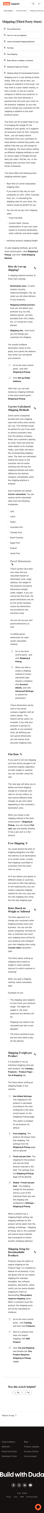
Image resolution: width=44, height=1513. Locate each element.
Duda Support (8, 11)
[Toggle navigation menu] (32, 4)
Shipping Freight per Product (17, 67)
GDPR (22, 1497)
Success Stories (31, 1451)
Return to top (8, 1415)
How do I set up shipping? (17, 35)
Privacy (8, 1497)
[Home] (11, 3)
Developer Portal (9, 1456)
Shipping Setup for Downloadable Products (23, 73)
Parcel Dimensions (14, 29)
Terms (15, 1497)
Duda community (9, 1451)
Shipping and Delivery (37, 11)
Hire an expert (30, 1456)
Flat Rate (10, 48)
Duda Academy (8, 1442)
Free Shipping (12, 54)
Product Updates (31, 1446)
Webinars (6, 1446)
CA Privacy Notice (32, 1497)
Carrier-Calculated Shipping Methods (21, 42)
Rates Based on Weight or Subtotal (20, 60)
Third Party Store (21, 11)
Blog (26, 1442)
